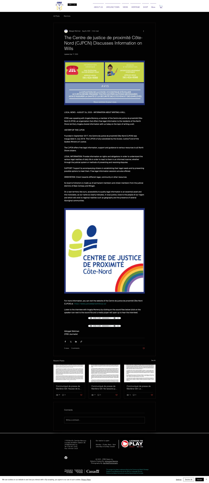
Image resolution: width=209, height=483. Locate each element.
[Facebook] (66, 457)
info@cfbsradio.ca (71, 445)
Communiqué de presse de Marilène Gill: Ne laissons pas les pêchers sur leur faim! (104, 387)
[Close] (206, 479)
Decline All (188, 479)
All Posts (56, 16)
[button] (161, 6)
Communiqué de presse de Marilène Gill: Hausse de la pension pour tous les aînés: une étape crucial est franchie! (68, 387)
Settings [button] (178, 479)
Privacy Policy (86, 479)
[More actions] (143, 31)
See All (153, 360)
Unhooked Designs (111, 461)
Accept (199, 479)
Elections (67, 16)
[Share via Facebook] (65, 342)
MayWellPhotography (110, 463)
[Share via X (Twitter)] (71, 342)
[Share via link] (81, 342)
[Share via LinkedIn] (76, 342)
